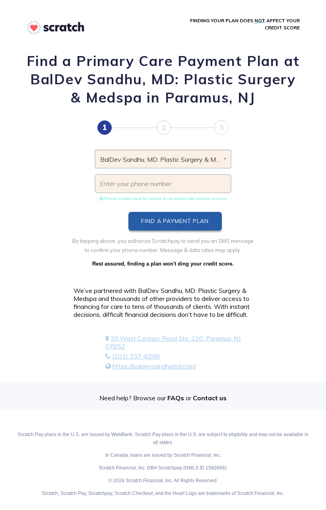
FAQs (175, 398)
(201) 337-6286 (136, 356)
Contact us (210, 398)
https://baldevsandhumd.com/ (154, 366)
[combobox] (163, 159)
